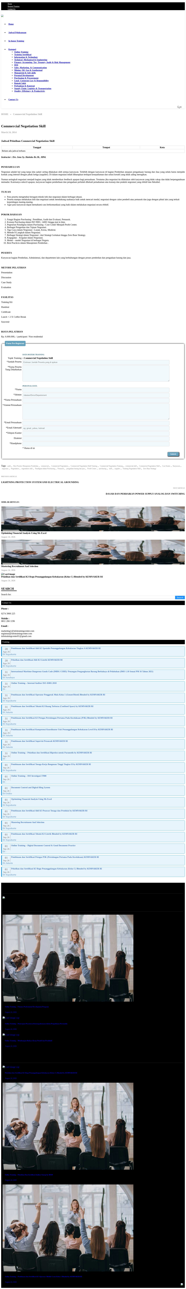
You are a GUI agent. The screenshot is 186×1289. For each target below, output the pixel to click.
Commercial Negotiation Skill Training (84, 466)
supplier (117, 469)
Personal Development (24, 75)
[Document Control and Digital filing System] (93, 791)
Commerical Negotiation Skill (149, 466)
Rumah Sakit (20, 83)
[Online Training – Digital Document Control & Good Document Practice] (93, 849)
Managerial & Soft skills (25, 73)
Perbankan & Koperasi (24, 86)
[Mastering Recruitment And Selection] (93, 825)
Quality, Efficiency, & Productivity (29, 91)
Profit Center (91, 469)
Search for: (6, 594)
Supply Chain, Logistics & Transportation (32, 88)
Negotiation (15, 469)
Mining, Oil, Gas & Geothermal (28, 70)
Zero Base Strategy (149, 469)
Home (10, 4)
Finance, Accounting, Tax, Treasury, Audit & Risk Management (42, 62)
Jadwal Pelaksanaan (17, 32)
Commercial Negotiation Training (111, 466)
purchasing (102, 469)
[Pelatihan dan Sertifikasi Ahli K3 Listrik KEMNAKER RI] (93, 663)
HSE (16, 65)
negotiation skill (27, 469)
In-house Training (16, 41)
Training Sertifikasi (22, 55)
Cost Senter (166, 466)
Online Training (21, 52)
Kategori (12, 49)
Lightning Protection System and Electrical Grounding (40, 482)
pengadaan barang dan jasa (75, 469)
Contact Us (11, 9)
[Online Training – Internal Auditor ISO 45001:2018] (93, 686)
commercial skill (131, 466)
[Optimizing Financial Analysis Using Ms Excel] (93, 802)
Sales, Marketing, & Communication (30, 68)
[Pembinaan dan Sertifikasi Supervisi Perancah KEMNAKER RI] (93, 744)
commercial (45, 466)
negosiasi (5, 469)
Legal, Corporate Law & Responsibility (31, 81)
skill (110, 469)
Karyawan (176, 466)
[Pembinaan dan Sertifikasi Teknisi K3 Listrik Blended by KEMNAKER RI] (93, 837)
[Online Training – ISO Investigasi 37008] (93, 779)
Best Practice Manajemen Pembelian (25, 466)
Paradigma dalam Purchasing (45, 469)
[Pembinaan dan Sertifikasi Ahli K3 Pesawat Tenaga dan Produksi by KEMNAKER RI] (93, 814)
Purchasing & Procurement (26, 78)
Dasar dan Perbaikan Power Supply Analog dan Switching (145, 494)
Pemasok (61, 469)
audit (9, 466)
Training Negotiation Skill (132, 469)
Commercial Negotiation (59, 466)
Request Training (13, 6)
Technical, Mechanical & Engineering (30, 60)
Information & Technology (26, 57)
